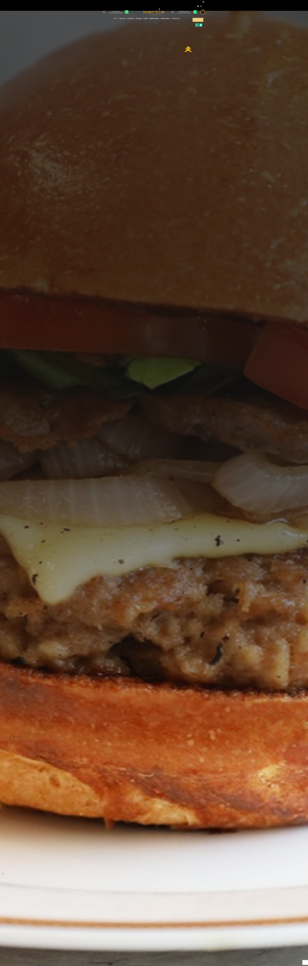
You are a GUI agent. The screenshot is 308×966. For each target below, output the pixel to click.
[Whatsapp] (126, 12)
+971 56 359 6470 (115, 13)
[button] (203, 2)
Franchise (130, 18)
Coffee (145, 18)
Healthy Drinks (154, 18)
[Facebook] (198, 6)
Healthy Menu (165, 18)
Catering (138, 18)
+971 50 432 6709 (184, 13)
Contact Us (175, 18)
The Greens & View (184, 11)
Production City (115, 11)
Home (116, 18)
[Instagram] (201, 6)
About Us (122, 18)
